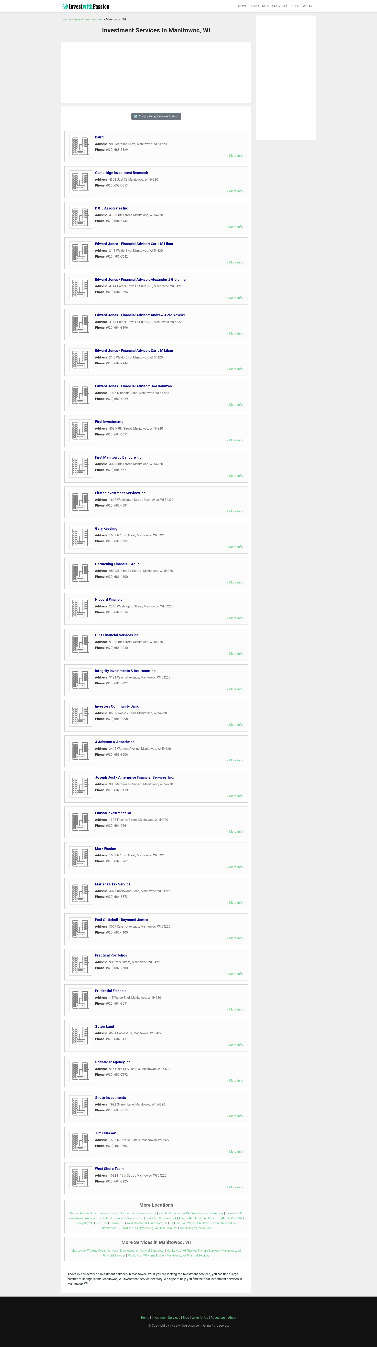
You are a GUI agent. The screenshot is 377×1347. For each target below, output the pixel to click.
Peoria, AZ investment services (90, 1213)
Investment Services (269, 6)
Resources (218, 1318)
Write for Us (200, 1318)
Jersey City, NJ (84, 1223)
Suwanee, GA (167, 1218)
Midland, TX (130, 1228)
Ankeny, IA (185, 1218)
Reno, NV (101, 1223)
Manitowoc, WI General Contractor (142, 1250)
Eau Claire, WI (169, 1228)
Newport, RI (228, 1223)
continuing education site (196, 1228)
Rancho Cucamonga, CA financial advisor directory (191, 1213)
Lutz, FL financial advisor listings (123, 1218)
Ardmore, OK (159, 1223)
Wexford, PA (211, 1223)
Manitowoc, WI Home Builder (146, 1255)
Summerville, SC (111, 1228)
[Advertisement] (156, 72)
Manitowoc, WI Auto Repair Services (94, 1250)
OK (171, 1223)
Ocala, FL (151, 1218)
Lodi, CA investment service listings (134, 1213)
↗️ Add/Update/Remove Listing (156, 116)
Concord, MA (216, 1218)
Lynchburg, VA (149, 1228)
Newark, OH (117, 1223)
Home (242, 6)
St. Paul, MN (234, 1218)
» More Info (235, 155)
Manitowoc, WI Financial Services (188, 1255)
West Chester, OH (138, 1223)
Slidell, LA (200, 1218)
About (308, 6)
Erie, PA (180, 1223)
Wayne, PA (194, 1223)
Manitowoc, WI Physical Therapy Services (193, 1250)
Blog (295, 6)
